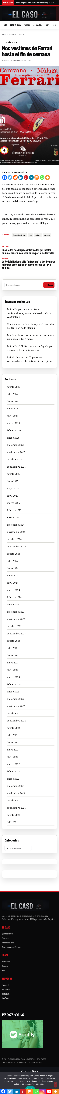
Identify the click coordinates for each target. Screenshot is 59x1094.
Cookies (5, 966)
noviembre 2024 (16, 532)
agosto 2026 (13, 387)
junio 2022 (12, 742)
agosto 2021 (13, 815)
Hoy (30, 235)
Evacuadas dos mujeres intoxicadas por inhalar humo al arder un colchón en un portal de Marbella (28, 250)
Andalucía (37, 25)
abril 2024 (12, 582)
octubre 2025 (14, 459)
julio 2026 (12, 394)
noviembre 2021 (16, 793)
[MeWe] (31, 177)
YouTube (5, 998)
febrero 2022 (14, 771)
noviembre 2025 (16, 452)
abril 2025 (12, 495)
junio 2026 (12, 401)
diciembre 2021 (15, 786)
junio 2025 (12, 481)
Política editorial (8, 942)
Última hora (15, 25)
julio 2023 (12, 648)
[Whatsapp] (42, 177)
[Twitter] (10, 177)
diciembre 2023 (15, 611)
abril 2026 (12, 416)
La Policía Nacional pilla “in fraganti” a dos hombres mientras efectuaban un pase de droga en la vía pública (28, 263)
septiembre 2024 (16, 546)
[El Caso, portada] (29, 13)
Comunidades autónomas (11, 947)
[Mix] (36, 177)
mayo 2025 (13, 488)
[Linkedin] (20, 177)
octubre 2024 (14, 539)
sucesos (47, 235)
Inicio (4, 25)
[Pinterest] (26, 177)
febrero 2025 (14, 510)
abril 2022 (12, 757)
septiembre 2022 (16, 720)
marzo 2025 (13, 503)
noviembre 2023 (16, 619)
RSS (3, 970)
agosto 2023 (13, 640)
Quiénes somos (7, 933)
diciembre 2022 (15, 699)
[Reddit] (15, 177)
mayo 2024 (13, 575)
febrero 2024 (14, 597)
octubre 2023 (14, 626)
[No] (55, 1085)
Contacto (5, 938)
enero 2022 (13, 778)
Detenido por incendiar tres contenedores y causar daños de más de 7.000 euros (36, 3)
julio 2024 (12, 561)
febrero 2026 (14, 430)
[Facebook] (4, 177)
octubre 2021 (14, 800)
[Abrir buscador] (54, 25)
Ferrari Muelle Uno (19, 235)
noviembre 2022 (16, 706)
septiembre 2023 (16, 633)
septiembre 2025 (16, 466)
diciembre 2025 (15, 445)
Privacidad (6, 961)
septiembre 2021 (16, 807)
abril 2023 (12, 670)
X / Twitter (6, 989)
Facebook (5, 985)
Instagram (5, 993)
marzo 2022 (13, 764)
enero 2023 (13, 691)
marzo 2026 (13, 423)
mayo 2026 (13, 408)
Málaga (27, 25)
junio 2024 (12, 568)
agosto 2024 (13, 553)
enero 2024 (13, 604)
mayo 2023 (13, 662)
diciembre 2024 (15, 524)
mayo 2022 (13, 749)
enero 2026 (13, 437)
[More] (47, 177)
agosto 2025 (13, 474)
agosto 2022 (13, 728)
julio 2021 (12, 822)
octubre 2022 (14, 713)
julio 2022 (12, 735)
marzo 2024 (13, 590)
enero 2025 (13, 517)
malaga (37, 235)
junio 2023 (12, 655)
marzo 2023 (13, 677)
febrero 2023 (14, 684)
